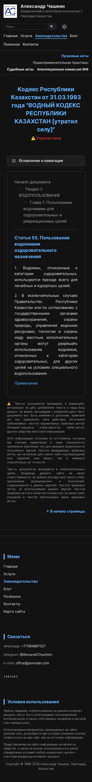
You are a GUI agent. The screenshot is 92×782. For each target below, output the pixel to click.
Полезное (12, 44)
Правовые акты (74, 56)
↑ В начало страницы (65, 511)
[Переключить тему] (64, 26)
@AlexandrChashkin (36, 654)
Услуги (26, 36)
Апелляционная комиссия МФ (62, 69)
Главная (11, 36)
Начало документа (32, 182)
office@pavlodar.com (32, 663)
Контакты (31, 44)
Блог (74, 36)
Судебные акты (20, 69)
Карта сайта (14, 611)
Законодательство (51, 36)
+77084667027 (33, 646)
